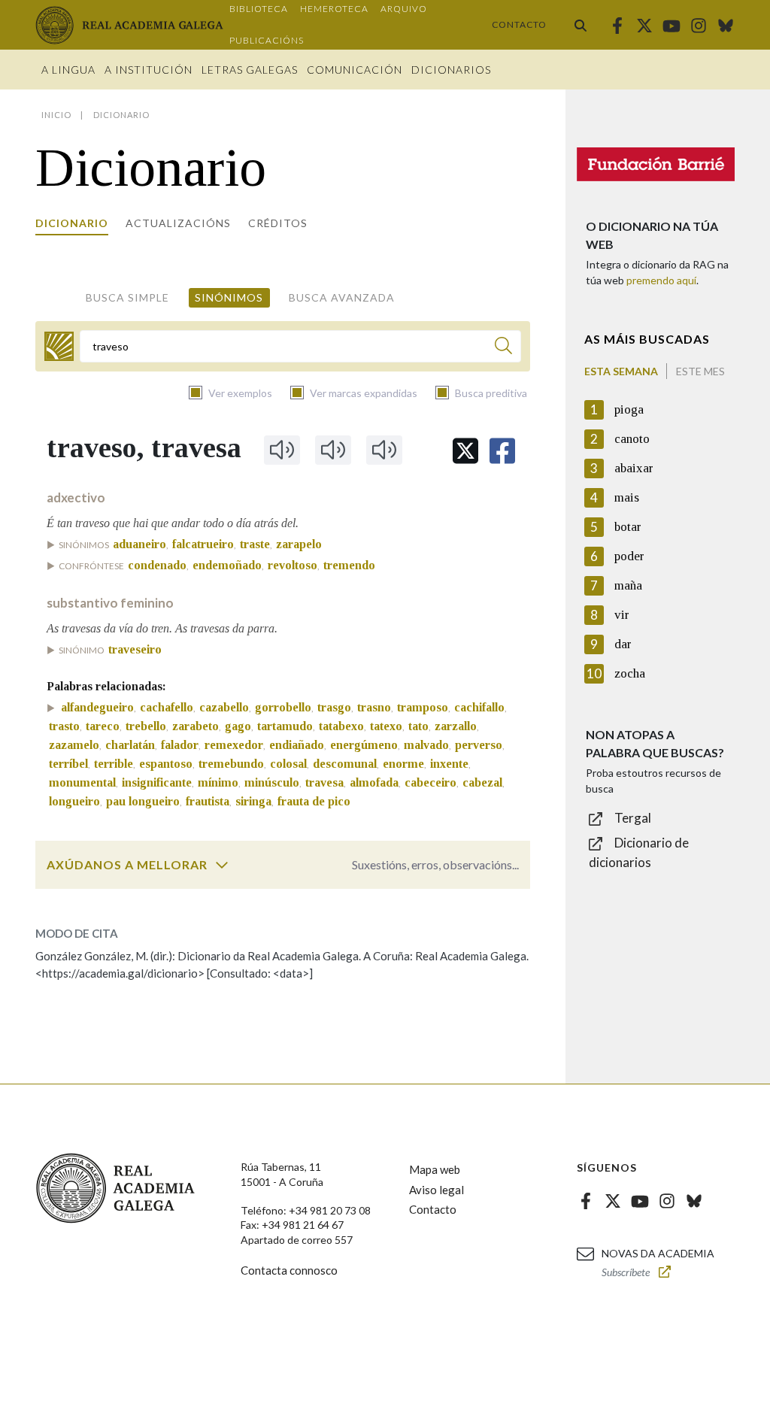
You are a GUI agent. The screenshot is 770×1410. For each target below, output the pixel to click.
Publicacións (266, 40)
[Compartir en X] (465, 450)
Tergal (632, 818)
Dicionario (71, 223)
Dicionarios (451, 69)
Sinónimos (229, 297)
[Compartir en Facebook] (502, 450)
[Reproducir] (282, 449)
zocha (629, 673)
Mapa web (434, 1169)
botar (627, 527)
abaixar (633, 468)
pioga (629, 409)
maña (628, 585)
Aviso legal (436, 1189)
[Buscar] (580, 25)
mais (626, 497)
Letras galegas (250, 69)
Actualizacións (178, 223)
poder (629, 556)
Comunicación (354, 69)
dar (623, 644)
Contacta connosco (289, 1270)
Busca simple (127, 297)
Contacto (519, 24)
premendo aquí (661, 280)
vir (621, 615)
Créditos (278, 223)
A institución (148, 69)
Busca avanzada (342, 297)
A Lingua (68, 69)
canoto (632, 439)
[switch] (222, 864)
